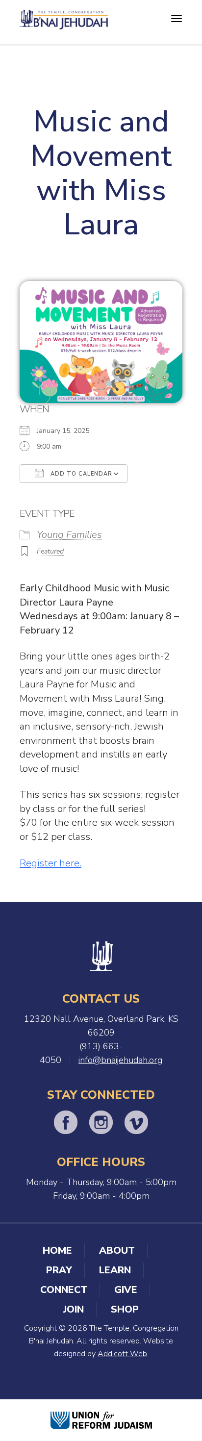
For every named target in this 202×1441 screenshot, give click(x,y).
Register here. (50, 863)
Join (73, 1309)
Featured (50, 551)
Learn (115, 1270)
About (117, 1250)
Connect (63, 1289)
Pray (59, 1270)
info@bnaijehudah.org (120, 1060)
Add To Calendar (80, 474)
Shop (125, 1309)
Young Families (69, 534)
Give (125, 1289)
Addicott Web (122, 1353)
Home (57, 1250)
